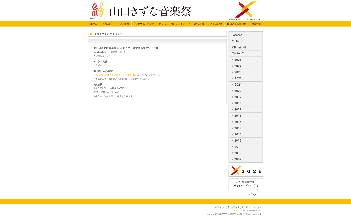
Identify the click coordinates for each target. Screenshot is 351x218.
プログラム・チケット (144, 23)
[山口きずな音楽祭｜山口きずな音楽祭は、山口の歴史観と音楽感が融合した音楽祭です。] (174, 10)
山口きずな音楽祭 (236, 23)
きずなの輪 (216, 23)
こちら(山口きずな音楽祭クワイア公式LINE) (115, 75)
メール (236, 210)
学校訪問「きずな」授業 (116, 23)
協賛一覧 (256, 23)
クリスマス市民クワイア (172, 23)
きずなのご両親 (196, 23)
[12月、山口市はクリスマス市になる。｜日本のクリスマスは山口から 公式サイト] (246, 170)
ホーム (93, 23)
